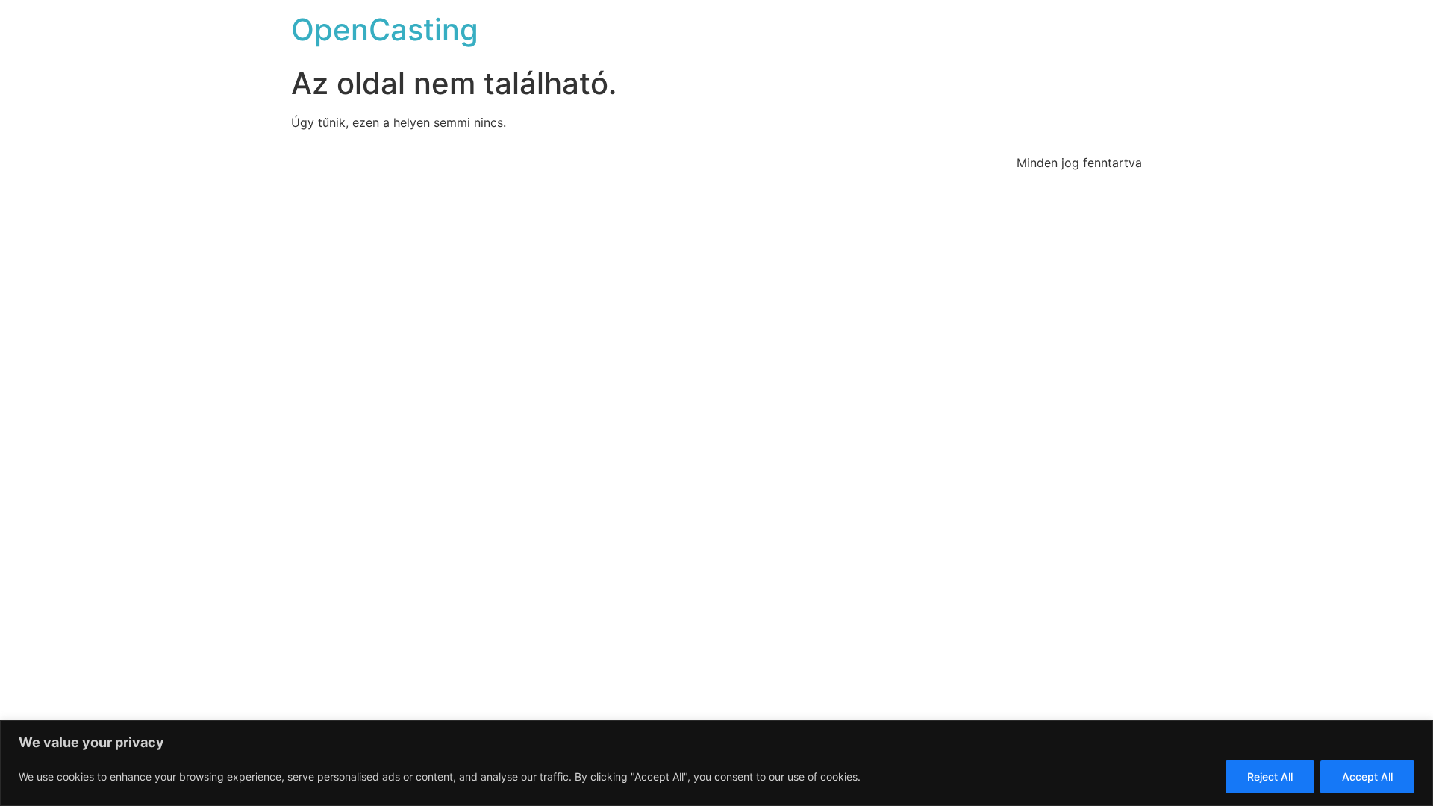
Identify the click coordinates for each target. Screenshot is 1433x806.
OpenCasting (384, 29)
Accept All (1367, 776)
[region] (716, 763)
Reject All (1270, 776)
